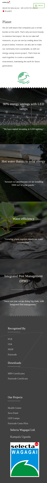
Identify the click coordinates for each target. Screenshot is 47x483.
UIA (10, 344)
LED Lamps (14, 418)
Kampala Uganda (20, 436)
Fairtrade (12, 354)
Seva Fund (13, 413)
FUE (10, 339)
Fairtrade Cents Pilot (18, 423)
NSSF (10, 349)
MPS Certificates (16, 373)
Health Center (14, 408)
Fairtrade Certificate (18, 378)
